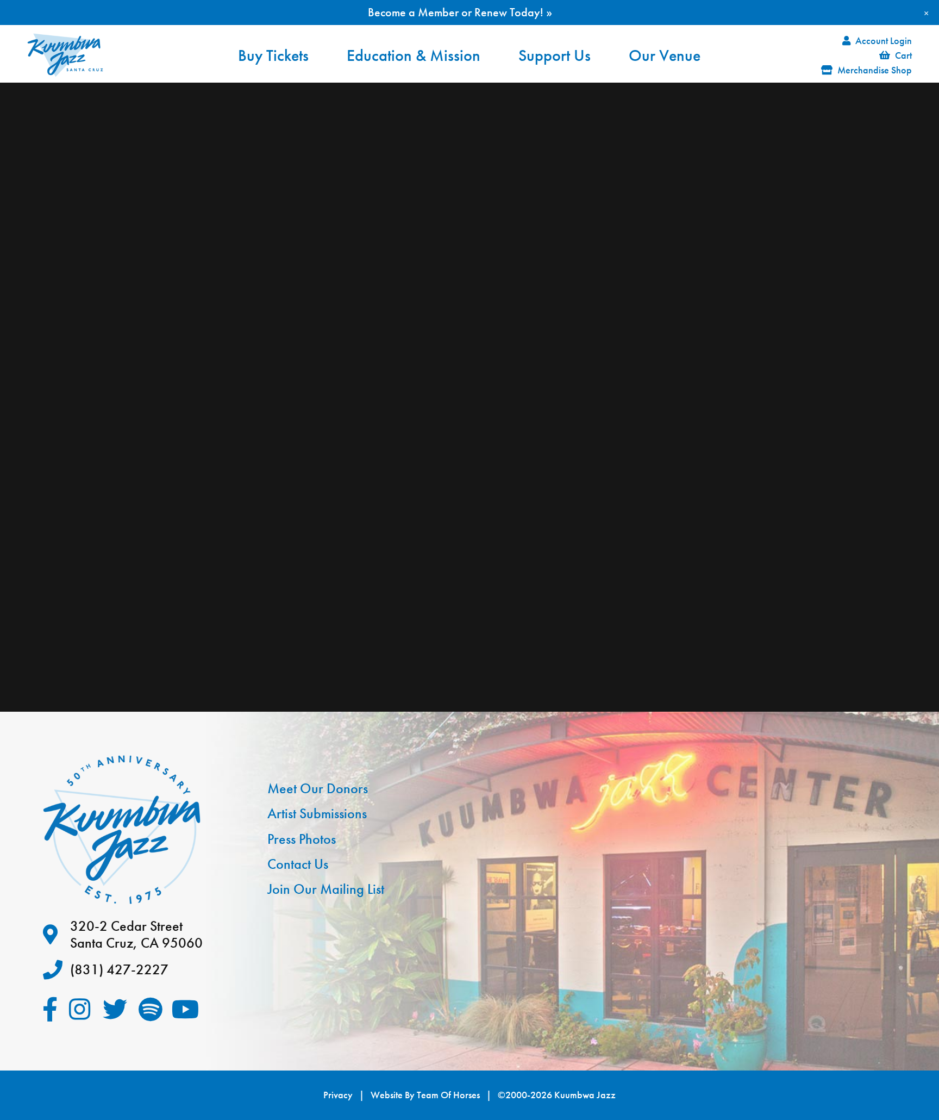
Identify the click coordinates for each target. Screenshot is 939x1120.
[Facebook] (49, 1009)
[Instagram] (79, 1009)
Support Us (554, 55)
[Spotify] (150, 1009)
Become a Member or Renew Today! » (460, 12)
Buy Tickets (273, 55)
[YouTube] (185, 1009)
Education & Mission (413, 55)
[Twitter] (115, 1009)
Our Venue (664, 55)
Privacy (338, 1095)
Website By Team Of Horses (425, 1095)
